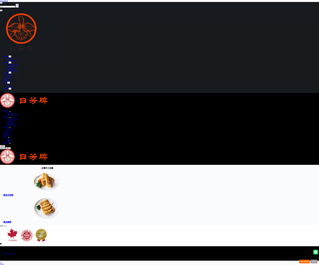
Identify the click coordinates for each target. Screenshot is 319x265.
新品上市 (9, 131)
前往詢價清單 (304, 261)
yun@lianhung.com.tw (10, 253)
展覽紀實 (9, 141)
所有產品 (6, 117)
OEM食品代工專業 (12, 115)
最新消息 (9, 129)
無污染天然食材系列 (13, 119)
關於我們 (6, 111)
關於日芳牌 (10, 113)
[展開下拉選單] (10, 111)
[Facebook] (1, 244)
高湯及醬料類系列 (12, 125)
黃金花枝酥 (8, 195)
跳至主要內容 (4, 1)
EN (3, 264)
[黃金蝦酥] (49, 208)
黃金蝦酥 (7, 222)
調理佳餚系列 (11, 123)
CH (1, 262)
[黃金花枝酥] (49, 181)
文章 (8, 139)
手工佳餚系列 (11, 121)
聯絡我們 (6, 143)
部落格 (5, 137)
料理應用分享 (7, 135)
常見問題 (6, 133)
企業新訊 (6, 127)
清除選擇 (314, 261)
